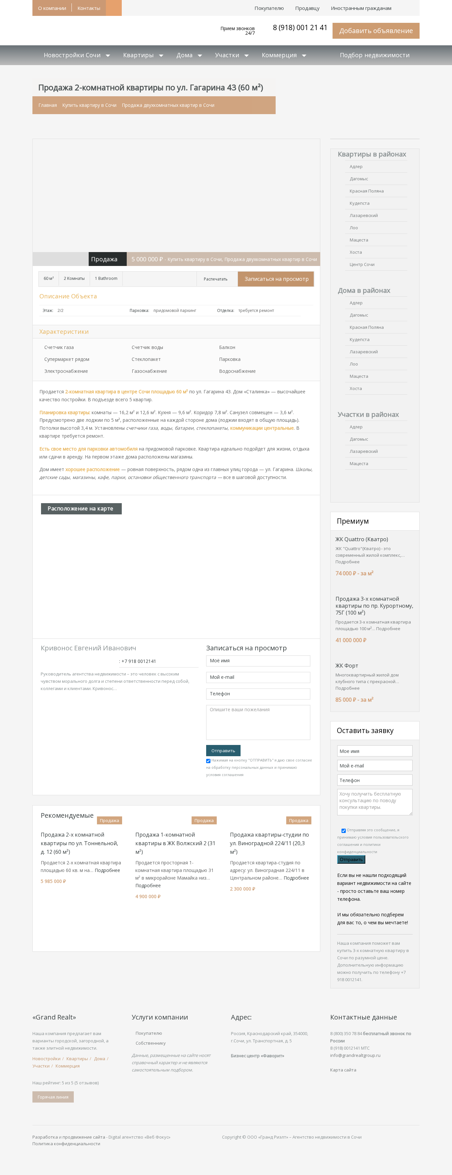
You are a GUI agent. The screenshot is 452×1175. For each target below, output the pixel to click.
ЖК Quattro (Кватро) (362, 539)
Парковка (230, 359)
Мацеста (359, 240)
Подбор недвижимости (375, 55)
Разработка (45, 1137)
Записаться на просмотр (277, 279)
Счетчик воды (147, 347)
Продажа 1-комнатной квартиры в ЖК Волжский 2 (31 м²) (175, 843)
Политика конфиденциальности (66, 1144)
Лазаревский (364, 215)
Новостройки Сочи (72, 55)
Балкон (227, 347)
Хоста (356, 252)
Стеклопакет (146, 359)
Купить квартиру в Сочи (89, 105)
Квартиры (138, 55)
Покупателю (149, 1033)
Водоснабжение (237, 371)
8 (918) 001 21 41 (300, 27)
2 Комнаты (74, 278)
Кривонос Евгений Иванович (88, 647)
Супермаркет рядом (66, 359)
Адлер (356, 166)
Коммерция (279, 55)
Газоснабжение (149, 371)
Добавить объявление (376, 30)
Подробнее (107, 870)
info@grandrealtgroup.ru (355, 1055)
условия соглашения (225, 774)
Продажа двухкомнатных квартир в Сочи (168, 105)
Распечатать (216, 279)
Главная (47, 105)
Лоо (354, 228)
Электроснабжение (66, 371)
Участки (227, 55)
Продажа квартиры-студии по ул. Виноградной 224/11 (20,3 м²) (269, 843)
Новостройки (46, 1059)
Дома (184, 55)
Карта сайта (343, 1070)
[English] (402, 4)
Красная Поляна (367, 191)
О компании (52, 8)
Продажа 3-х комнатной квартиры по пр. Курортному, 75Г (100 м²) (374, 605)
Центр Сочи (362, 264)
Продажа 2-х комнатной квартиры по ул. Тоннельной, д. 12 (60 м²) (79, 843)
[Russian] (414, 4)
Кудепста (360, 203)
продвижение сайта (84, 1137)
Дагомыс (359, 179)
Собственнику (151, 1043)
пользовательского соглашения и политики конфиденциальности (373, 844)
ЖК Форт (347, 665)
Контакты (88, 8)
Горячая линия (53, 1097)
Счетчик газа (59, 347)
